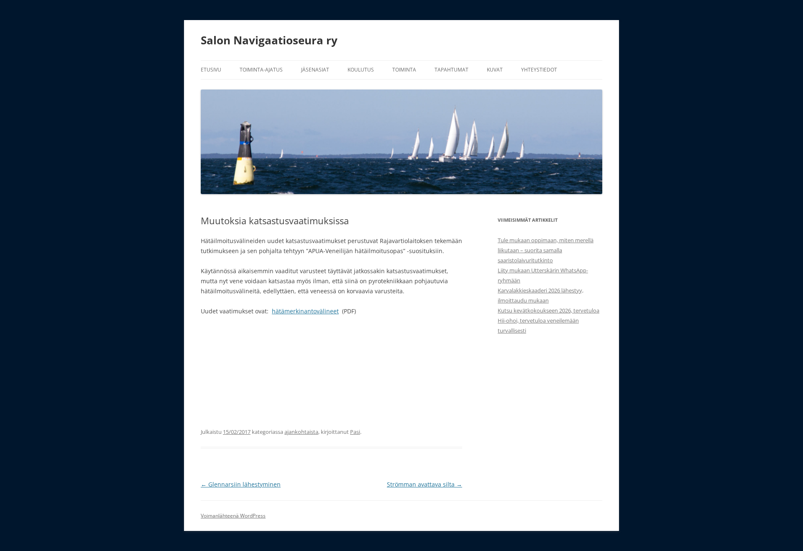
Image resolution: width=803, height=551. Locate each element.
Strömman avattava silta (424, 484)
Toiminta (404, 69)
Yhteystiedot (539, 69)
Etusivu (211, 69)
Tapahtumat (451, 69)
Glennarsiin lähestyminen (241, 484)
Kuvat (495, 69)
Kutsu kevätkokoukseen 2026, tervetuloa (548, 310)
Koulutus (361, 69)
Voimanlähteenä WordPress (233, 515)
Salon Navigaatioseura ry (269, 40)
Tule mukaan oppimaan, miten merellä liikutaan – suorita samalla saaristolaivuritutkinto (545, 250)
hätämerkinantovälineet (305, 311)
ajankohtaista (301, 432)
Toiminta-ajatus (261, 69)
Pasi (355, 432)
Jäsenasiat (315, 69)
